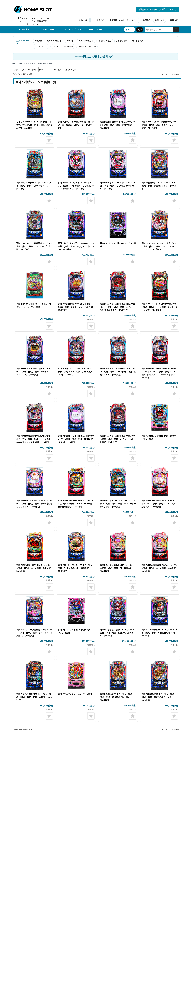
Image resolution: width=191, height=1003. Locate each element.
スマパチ (70, 41)
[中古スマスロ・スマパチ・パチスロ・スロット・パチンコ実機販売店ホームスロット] (35, 9)
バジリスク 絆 (41, 46)
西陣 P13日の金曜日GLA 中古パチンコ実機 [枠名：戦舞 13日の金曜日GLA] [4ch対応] (160, 632)
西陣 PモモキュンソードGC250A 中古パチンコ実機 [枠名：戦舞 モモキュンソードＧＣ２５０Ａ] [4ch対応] (76, 186)
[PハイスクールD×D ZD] (160, 224)
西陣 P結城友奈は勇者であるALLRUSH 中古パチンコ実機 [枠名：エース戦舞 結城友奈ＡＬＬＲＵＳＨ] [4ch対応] (34, 439)
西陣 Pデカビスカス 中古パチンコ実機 (75, 694)
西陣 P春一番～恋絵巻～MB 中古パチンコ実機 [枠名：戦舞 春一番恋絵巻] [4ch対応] (117, 568)
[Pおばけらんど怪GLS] (118, 611)
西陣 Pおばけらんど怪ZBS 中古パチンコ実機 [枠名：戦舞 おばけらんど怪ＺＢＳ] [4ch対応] (76, 246)
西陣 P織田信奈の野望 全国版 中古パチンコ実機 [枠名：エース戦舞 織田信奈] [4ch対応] (34, 568)
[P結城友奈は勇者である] (118, 546)
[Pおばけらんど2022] (160, 417)
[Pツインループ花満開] (34, 224)
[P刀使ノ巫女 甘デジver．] (118, 350)
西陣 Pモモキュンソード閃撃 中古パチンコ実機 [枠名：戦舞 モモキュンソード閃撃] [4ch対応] (159, 125)
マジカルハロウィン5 (87, 46)
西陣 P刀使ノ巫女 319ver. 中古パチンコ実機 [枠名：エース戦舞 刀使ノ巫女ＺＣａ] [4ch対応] (76, 371)
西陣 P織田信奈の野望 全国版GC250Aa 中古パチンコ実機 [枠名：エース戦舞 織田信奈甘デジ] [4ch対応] (76, 503)
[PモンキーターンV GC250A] (118, 482)
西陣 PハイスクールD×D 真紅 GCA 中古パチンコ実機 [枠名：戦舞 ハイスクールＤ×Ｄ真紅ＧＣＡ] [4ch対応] (118, 307)
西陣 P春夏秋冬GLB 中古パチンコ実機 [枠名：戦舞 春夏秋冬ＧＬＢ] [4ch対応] (159, 186)
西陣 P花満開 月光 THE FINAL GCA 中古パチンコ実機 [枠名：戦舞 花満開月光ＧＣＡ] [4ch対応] (76, 439)
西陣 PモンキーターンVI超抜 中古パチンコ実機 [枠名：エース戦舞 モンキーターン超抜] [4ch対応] (159, 307)
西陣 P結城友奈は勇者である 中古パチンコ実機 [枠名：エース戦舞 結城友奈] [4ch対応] (160, 568)
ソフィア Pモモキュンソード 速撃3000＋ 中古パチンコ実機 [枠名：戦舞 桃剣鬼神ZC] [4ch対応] (34, 125)
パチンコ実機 (48, 29)
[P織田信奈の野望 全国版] (34, 546)
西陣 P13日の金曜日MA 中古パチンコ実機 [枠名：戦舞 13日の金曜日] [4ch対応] (34, 697)
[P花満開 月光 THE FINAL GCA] (76, 417)
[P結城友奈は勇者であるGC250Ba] (160, 482)
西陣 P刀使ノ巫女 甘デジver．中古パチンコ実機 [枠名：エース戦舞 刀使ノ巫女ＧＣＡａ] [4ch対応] (118, 371)
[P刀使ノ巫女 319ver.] (76, 350)
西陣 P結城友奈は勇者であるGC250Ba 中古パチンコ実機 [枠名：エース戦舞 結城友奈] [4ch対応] (159, 503)
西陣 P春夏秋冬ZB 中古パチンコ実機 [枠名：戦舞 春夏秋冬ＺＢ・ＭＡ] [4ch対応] (117, 697)
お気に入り (83, 20)
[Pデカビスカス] (76, 675)
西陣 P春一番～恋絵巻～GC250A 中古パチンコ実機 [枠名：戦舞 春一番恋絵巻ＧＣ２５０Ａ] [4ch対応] (34, 503)
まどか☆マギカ (104, 41)
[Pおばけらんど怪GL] (76, 611)
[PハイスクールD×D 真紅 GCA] (118, 285)
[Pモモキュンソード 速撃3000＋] (34, 103)
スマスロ (38, 41)
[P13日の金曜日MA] (34, 675)
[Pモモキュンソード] (118, 164)
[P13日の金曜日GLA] (160, 611)
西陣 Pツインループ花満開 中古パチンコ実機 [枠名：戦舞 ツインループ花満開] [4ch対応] (34, 246)
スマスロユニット (54, 41)
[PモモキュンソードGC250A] (76, 164)
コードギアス (137, 41)
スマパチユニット (86, 41)
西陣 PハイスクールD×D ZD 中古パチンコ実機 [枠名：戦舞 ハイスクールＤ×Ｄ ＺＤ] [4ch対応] (159, 246)
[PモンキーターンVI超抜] (160, 285)
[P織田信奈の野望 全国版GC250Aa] (76, 482)
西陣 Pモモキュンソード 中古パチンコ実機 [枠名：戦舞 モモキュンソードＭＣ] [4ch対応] (117, 186)
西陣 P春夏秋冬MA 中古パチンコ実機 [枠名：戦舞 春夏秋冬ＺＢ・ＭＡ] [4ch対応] (159, 697)
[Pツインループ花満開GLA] (34, 611)
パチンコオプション (97, 29)
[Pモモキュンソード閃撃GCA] (34, 350)
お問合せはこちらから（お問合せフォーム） (157, 9)
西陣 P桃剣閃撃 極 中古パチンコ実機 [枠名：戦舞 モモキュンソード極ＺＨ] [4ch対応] (76, 307)
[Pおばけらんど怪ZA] (118, 224)
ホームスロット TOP (19, 63)
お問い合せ (159, 20)
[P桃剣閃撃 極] (76, 285)
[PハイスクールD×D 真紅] (118, 417)
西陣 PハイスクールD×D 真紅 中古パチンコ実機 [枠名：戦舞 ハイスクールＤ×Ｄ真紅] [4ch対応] (118, 439)
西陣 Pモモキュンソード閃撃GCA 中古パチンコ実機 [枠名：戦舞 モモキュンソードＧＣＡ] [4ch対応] (34, 371)
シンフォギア (121, 41)
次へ (171, 74)
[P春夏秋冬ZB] (118, 675)
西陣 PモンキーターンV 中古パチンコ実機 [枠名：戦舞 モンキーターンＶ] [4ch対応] (33, 186)
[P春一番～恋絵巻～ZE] (76, 546)
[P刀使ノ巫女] (76, 103)
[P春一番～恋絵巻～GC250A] (34, 482)
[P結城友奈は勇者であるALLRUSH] (34, 417)
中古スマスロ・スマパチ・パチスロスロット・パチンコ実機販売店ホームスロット (33, 21)
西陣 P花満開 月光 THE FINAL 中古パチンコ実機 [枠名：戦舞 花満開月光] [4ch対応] (117, 125)
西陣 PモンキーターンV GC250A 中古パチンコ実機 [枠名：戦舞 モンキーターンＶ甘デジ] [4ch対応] (118, 503)
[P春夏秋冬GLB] (160, 164)
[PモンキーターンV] (34, 164)
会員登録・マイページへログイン (123, 20)
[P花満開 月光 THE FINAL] (118, 103)
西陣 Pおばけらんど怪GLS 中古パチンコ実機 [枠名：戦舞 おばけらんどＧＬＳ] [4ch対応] (118, 632)
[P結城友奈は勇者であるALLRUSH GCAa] (160, 350)
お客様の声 (173, 20)
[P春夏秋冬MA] (160, 675)
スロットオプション (73, 29)
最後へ (176, 74)
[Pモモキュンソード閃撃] (160, 103)
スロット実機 (23, 29)
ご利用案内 (145, 20)
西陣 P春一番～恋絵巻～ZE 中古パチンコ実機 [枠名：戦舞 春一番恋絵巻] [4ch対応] (76, 568)
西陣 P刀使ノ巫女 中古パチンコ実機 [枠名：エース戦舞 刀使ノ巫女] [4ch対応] (76, 125)
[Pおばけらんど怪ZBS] (76, 224)
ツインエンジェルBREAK (62, 46)
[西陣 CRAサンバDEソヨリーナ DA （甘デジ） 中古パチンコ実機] (34, 285)
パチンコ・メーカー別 (38, 63)
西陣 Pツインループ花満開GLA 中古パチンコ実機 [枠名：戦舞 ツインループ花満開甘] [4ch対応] (34, 632)
